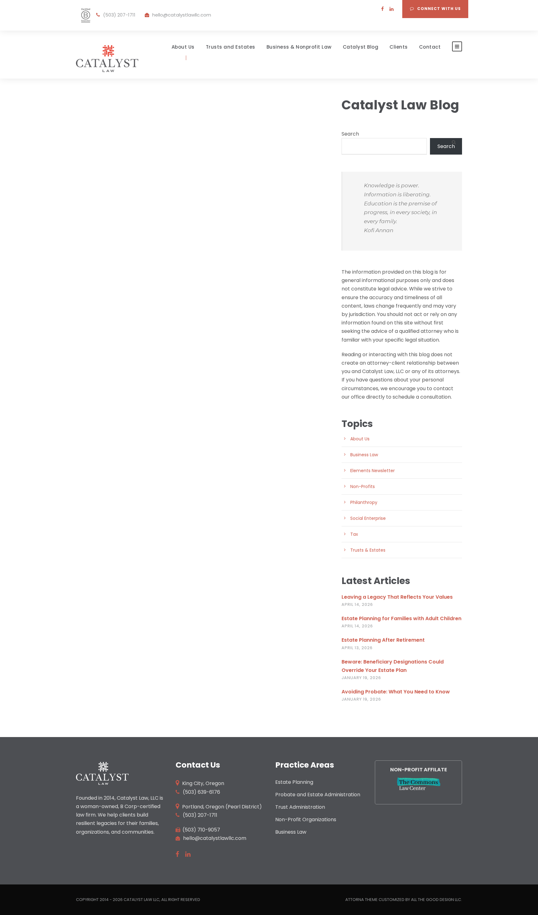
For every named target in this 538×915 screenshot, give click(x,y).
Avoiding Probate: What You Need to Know (396, 691)
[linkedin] (391, 9)
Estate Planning (294, 782)
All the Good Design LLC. (436, 900)
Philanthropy (363, 502)
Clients (398, 47)
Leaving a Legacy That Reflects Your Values (397, 597)
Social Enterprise (368, 518)
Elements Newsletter (372, 470)
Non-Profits (362, 486)
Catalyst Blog (361, 47)
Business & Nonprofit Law (299, 47)
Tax (354, 534)
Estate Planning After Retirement (383, 640)
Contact (430, 47)
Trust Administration (300, 807)
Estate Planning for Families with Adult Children (401, 618)
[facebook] (382, 9)
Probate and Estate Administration (317, 794)
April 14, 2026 (357, 604)
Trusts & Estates (367, 550)
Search (350, 133)
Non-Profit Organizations (305, 819)
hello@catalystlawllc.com (181, 15)
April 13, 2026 (357, 648)
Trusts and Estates (230, 47)
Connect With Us (439, 8)
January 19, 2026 (361, 678)
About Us (183, 47)
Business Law (364, 455)
